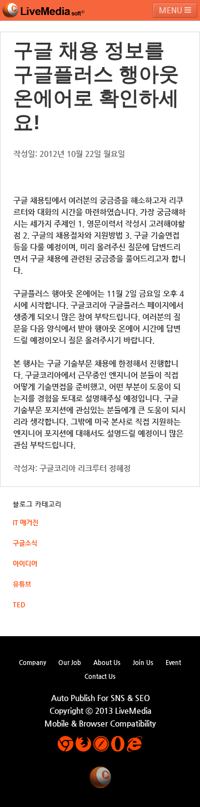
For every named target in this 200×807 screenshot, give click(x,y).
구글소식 (25, 543)
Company (32, 662)
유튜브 (22, 584)
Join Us (143, 662)
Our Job (69, 662)
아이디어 (25, 563)
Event (173, 662)
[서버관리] (43, 10)
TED (19, 604)
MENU (171, 10)
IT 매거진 (25, 522)
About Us (107, 662)
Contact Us (100, 676)
